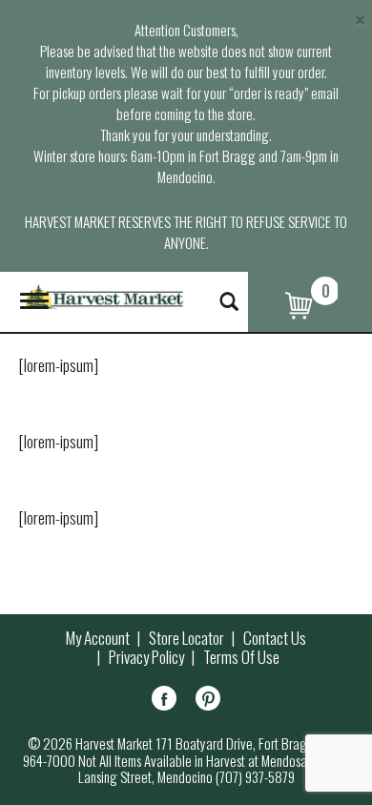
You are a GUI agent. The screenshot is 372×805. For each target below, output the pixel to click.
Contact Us (274, 638)
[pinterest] (208, 701)
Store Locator (186, 638)
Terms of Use (241, 657)
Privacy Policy (146, 657)
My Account (98, 638)
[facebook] (164, 701)
